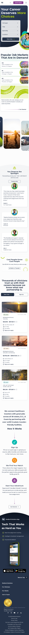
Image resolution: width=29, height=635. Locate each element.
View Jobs (9, 39)
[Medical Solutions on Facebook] (8, 613)
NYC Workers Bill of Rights (14, 628)
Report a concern (8, 609)
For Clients (5, 590)
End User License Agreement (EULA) (14, 622)
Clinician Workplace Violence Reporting (14, 630)
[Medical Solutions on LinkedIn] (21, 613)
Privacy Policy (14, 620)
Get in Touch (6, 594)
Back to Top (21, 577)
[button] (10, 2)
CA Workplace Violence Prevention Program (14, 632)
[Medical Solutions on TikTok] (18, 613)
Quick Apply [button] (18, 2)
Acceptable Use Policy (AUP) (14, 624)
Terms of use (14, 618)
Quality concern (8, 611)
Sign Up (21, 294)
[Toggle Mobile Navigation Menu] (26, 2)
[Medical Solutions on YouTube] (14, 613)
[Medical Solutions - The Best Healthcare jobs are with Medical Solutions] (2, 2)
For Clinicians (6, 587)
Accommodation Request (14, 626)
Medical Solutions (7, 583)
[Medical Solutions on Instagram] (11, 613)
